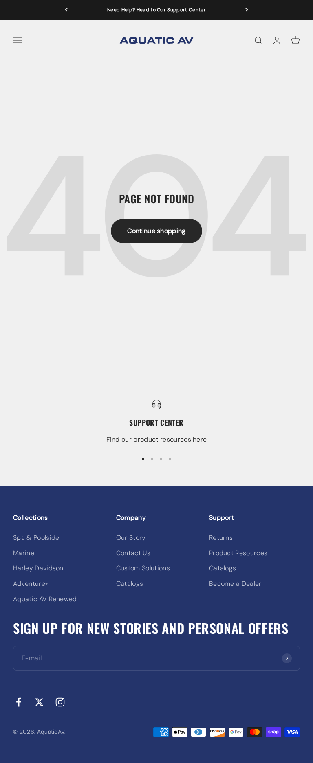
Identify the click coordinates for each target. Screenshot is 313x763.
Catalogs (129, 583)
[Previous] (66, 10)
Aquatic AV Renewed (45, 599)
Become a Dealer (235, 583)
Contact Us (133, 553)
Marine (23, 553)
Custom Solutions (143, 568)
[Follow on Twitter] (39, 702)
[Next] (246, 10)
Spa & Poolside (36, 537)
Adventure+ (30, 583)
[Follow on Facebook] (18, 702)
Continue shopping (156, 230)
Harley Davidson (38, 568)
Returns (221, 537)
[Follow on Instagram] (60, 702)
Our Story (131, 537)
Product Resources (238, 553)
